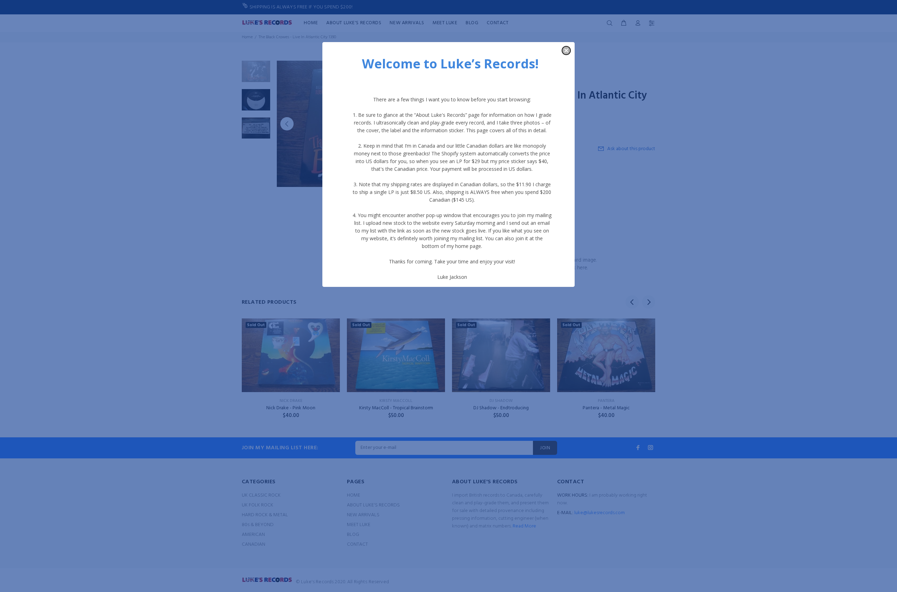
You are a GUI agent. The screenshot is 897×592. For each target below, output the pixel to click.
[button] (566, 50)
